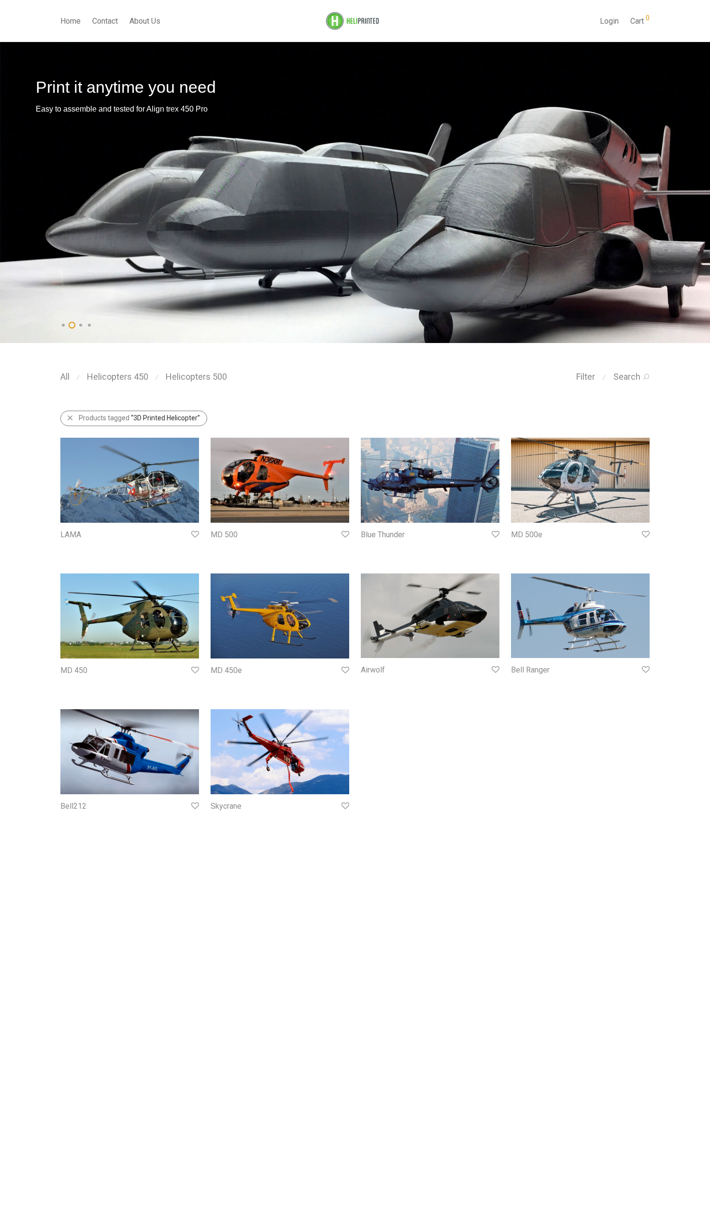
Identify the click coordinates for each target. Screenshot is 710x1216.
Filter (585, 377)
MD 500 (224, 534)
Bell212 (73, 806)
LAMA (70, 534)
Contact (105, 21)
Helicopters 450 (117, 377)
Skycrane (226, 806)
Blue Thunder (383, 534)
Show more (73, 548)
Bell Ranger (530, 669)
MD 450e (226, 670)
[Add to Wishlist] (194, 534)
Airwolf (373, 669)
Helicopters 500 (196, 377)
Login (609, 21)
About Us (144, 21)
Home (70, 21)
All (65, 377)
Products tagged (139, 418)
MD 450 (73, 670)
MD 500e (526, 534)
